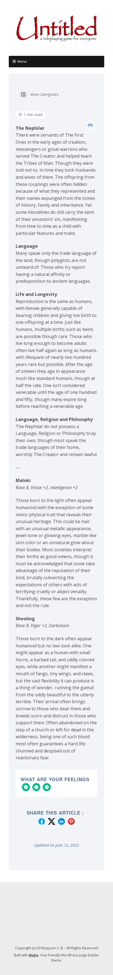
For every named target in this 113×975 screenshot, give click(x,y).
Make (33, 955)
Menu (22, 61)
